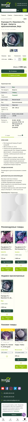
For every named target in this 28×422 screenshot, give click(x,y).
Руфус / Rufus (19, 344)
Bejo (13, 87)
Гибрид (14, 92)
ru (20, 10)
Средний (14, 95)
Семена (10, 15)
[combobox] (9, 10)
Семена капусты (18, 15)
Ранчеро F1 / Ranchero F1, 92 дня (6, 297)
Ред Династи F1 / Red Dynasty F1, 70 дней (20, 248)
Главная (3, 15)
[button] (25, 10)
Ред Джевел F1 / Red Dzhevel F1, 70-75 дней (6, 248)
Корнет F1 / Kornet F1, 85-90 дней (7, 345)
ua (18, 10)
